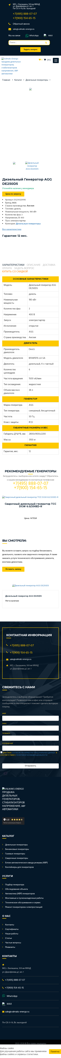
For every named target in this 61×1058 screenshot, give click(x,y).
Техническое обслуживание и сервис (23, 902)
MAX (50, 35)
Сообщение (7, 743)
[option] (30, 89)
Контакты (9, 925)
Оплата (7, 268)
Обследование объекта (16, 889)
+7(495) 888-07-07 (25, 14)
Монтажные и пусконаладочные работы (24, 898)
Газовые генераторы (15, 854)
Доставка (49, 265)
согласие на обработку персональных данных (33, 752)
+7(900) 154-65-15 (24, 18)
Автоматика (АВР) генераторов (20, 893)
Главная (6, 80)
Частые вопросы (13, 942)
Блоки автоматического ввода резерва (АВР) (26, 862)
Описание (34, 265)
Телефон (6, 733)
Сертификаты (12, 929)
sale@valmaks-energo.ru (23, 29)
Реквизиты (10, 947)
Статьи (8, 938)
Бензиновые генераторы (17, 849)
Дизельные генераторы (37, 80)
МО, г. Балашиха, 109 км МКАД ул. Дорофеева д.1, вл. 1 (26, 5)
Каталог (18, 80)
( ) (48, 59)
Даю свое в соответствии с (28, 753)
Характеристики (13, 265)
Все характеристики (11, 229)
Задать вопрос (24, 268)
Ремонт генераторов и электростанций (23, 907)
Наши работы (11, 934)
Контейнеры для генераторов (19, 867)
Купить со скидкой (15, 272)
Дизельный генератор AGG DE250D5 (23, 596)
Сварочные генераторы (16, 858)
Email (4, 724)
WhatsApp (34, 35)
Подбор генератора (14, 884)
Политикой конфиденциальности (31, 755)
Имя (4, 714)
